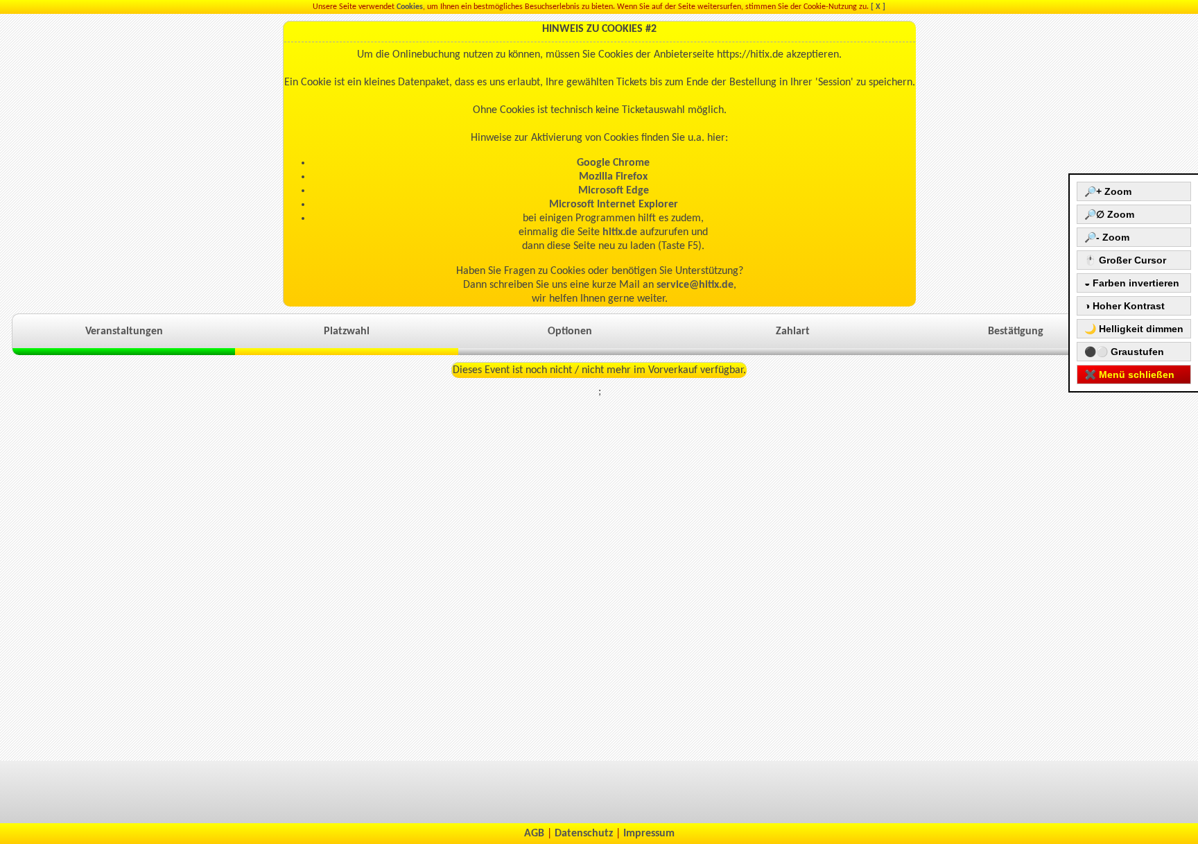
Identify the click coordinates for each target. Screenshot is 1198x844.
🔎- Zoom (1106, 237)
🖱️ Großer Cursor (1125, 260)
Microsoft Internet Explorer (613, 204)
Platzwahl (347, 331)
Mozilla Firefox (613, 176)
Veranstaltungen (124, 331)
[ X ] (878, 7)
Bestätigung (1015, 331)
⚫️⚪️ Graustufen (1124, 351)
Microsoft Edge (613, 190)
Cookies (410, 7)
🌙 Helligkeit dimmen (1133, 328)
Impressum (649, 833)
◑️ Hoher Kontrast (1124, 305)
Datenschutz (584, 833)
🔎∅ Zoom (1109, 214)
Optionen (570, 331)
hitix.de (619, 232)
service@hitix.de (695, 285)
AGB (534, 833)
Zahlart (793, 331)
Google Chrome (613, 163)
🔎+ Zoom (1107, 191)
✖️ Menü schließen (1129, 374)
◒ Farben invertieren (1131, 282)
